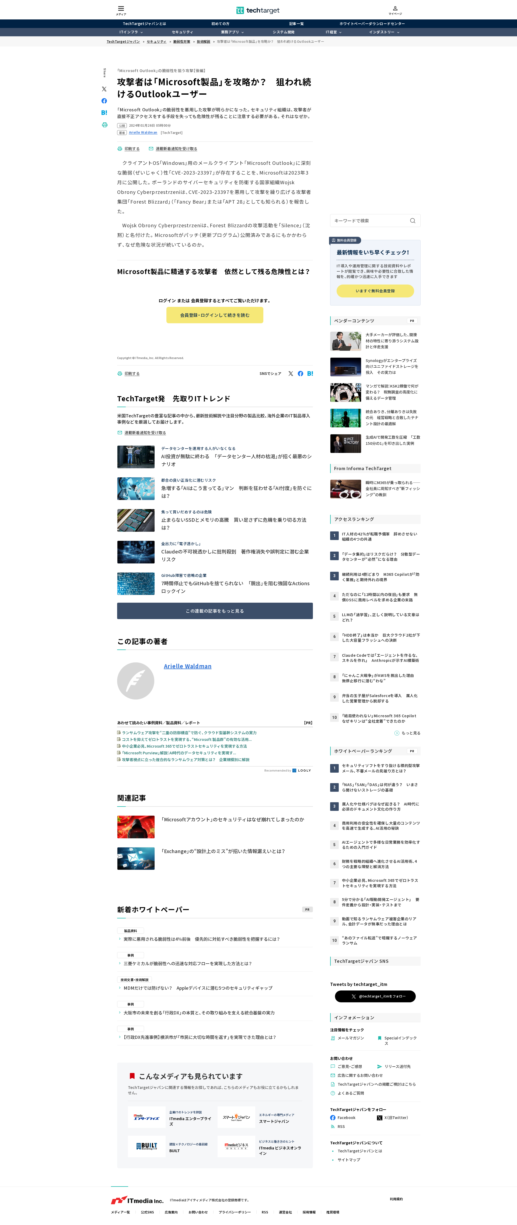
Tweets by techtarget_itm (358, 984)
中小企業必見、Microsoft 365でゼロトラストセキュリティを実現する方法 (184, 746)
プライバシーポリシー (235, 1212)
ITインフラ (129, 31)
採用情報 (309, 1212)
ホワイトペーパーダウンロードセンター (372, 23)
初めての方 (220, 23)
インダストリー (382, 31)
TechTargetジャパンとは (144, 23)
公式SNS (147, 1212)
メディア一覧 (120, 1212)
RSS (265, 1212)
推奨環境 (332, 1212)
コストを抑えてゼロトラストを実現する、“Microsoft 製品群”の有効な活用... (187, 739)
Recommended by (278, 770)
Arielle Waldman (188, 666)
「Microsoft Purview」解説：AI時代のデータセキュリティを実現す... (179, 752)
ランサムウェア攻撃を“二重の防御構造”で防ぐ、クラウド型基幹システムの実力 (189, 732)
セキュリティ (182, 31)
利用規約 (396, 1198)
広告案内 (171, 1212)
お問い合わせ (198, 1212)
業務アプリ (230, 31)
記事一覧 (296, 23)
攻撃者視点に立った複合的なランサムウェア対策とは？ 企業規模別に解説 (185, 759)
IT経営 (331, 31)
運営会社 (285, 1212)
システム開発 (284, 31)
